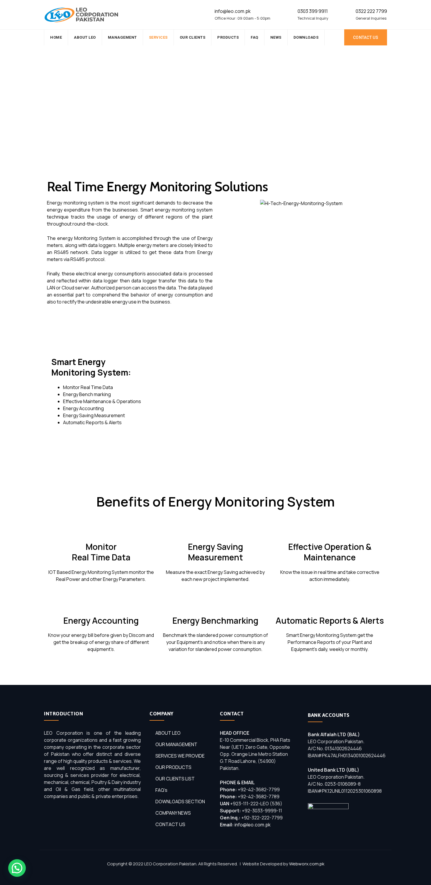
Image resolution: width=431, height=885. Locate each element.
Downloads (306, 37)
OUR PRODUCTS (173, 767)
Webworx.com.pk (306, 864)
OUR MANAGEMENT (176, 744)
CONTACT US (365, 37)
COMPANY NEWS (173, 813)
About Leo (85, 37)
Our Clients (193, 37)
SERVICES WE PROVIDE (180, 756)
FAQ (254, 37)
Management (122, 37)
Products (228, 37)
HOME (56, 37)
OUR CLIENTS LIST (175, 778)
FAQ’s (161, 790)
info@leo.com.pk (253, 824)
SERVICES (158, 37)
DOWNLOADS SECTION (180, 801)
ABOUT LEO (168, 733)
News (275, 37)
